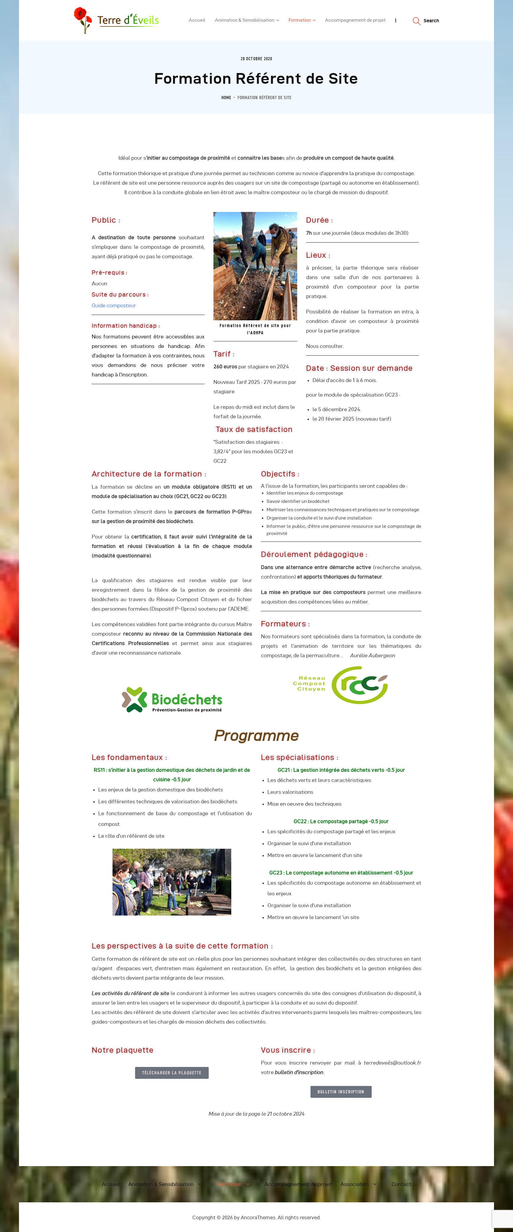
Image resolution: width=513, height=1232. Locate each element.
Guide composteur (114, 305)
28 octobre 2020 (257, 58)
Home (226, 97)
